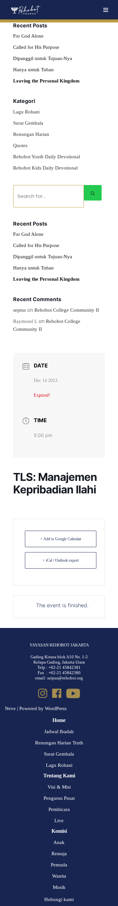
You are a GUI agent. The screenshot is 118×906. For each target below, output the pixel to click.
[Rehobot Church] (25, 10)
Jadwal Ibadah (59, 731)
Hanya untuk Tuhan (33, 69)
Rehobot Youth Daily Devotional (46, 156)
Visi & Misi (59, 787)
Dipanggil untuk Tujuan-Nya (42, 58)
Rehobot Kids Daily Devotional (45, 168)
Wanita (59, 876)
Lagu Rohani (26, 111)
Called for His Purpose (36, 47)
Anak (59, 842)
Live (59, 820)
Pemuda (59, 864)
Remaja (59, 853)
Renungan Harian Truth (59, 742)
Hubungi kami (59, 899)
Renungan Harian (31, 134)
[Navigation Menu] (105, 10)
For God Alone (28, 36)
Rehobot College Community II (66, 310)
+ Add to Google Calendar (60, 539)
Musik (59, 887)
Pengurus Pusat (59, 798)
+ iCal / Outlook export (61, 560)
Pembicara (59, 809)
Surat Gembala (28, 123)
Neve (10, 708)
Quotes (20, 145)
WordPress (56, 708)
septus (19, 310)
